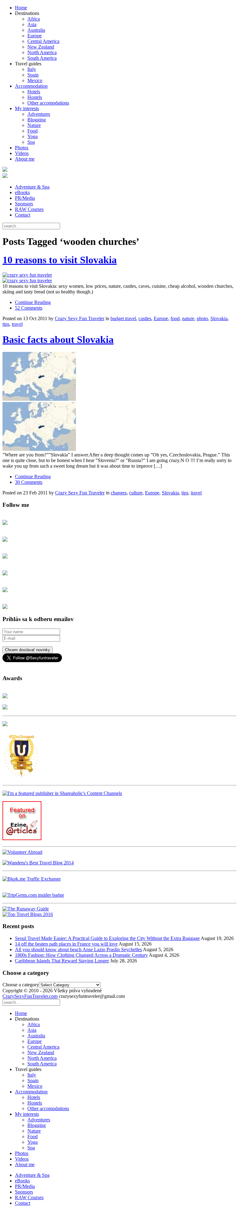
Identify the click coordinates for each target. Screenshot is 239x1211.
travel (17, 324)
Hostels (34, 97)
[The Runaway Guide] (25, 908)
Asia (31, 24)
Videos (22, 153)
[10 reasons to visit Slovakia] (119, 277)
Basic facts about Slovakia (58, 339)
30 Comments (28, 482)
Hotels (33, 91)
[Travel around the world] (31, 878)
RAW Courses (29, 209)
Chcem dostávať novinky (27, 650)
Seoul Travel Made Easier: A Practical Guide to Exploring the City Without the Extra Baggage (107, 938)
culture (136, 492)
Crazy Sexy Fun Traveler (79, 318)
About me (25, 158)
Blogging (36, 119)
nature (188, 318)
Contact (22, 214)
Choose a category (20, 984)
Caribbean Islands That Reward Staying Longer (62, 960)
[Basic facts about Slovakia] (119, 402)
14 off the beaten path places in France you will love (66, 944)
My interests (27, 108)
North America (42, 52)
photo (202, 318)
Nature (34, 125)
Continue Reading (33, 302)
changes (119, 492)
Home (21, 7)
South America (42, 58)
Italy (31, 69)
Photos (21, 147)
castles (144, 318)
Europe (34, 35)
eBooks (22, 192)
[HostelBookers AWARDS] (4, 696)
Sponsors (24, 203)
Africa (33, 18)
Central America (43, 41)
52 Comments (28, 308)
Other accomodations (48, 102)
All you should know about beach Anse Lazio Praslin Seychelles (78, 949)
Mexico (34, 80)
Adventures (38, 114)
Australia (36, 30)
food (175, 318)
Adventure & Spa (32, 186)
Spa (31, 142)
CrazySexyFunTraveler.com (30, 996)
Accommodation (31, 86)
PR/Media (25, 198)
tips (5, 324)
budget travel (123, 318)
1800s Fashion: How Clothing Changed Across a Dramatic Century (81, 955)
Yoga (32, 136)
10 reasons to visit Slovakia (59, 259)
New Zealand (40, 46)
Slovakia (218, 318)
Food (32, 130)
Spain (33, 74)
